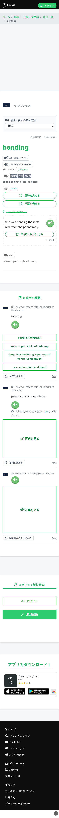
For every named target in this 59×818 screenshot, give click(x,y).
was (14, 222)
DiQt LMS (15, 742)
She (8, 222)
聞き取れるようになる (32, 234)
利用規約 (10, 797)
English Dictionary (22, 106)
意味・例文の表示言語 (23, 120)
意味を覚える (32, 195)
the (30, 222)
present (8, 261)
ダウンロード (17, 763)
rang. (35, 227)
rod (8, 227)
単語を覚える (32, 203)
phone (27, 227)
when (14, 227)
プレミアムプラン (20, 735)
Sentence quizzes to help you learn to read (33, 473)
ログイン (49, 5)
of (28, 261)
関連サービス (12, 776)
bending (22, 222)
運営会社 (10, 784)
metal (36, 222)
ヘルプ (12, 729)
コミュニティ (17, 748)
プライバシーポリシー (17, 803)
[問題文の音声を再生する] (15, 325)
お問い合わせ (16, 754)
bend (14, 188)
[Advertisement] (29, 57)
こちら (45, 411)
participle (19, 261)
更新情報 (14, 769)
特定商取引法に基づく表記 (20, 791)
